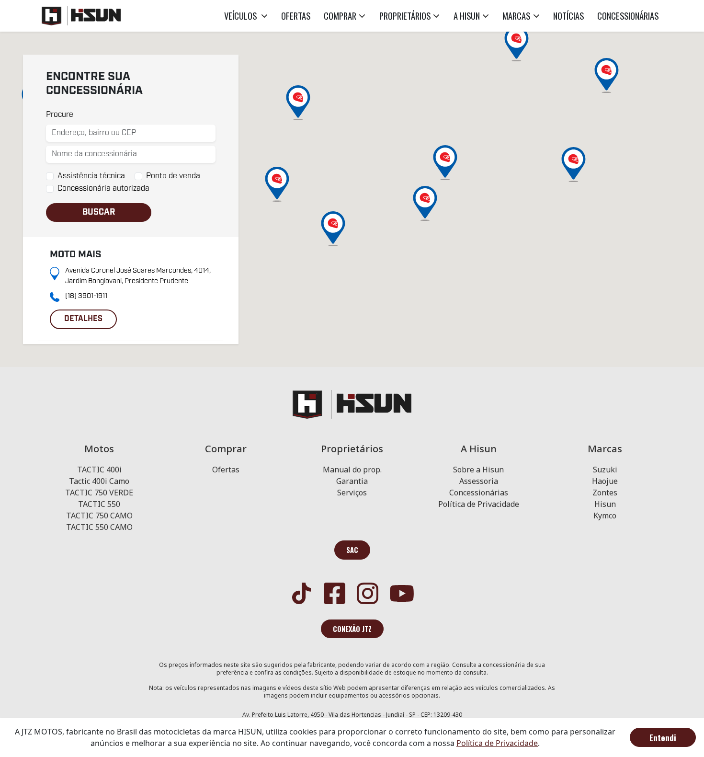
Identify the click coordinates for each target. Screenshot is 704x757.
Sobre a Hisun (478, 469)
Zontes (604, 492)
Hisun (605, 504)
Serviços (352, 492)
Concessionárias (478, 492)
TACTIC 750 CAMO (99, 515)
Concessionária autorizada (103, 189)
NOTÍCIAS (568, 15)
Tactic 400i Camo (99, 481)
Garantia (352, 481)
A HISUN (467, 15)
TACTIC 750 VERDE (99, 492)
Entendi (662, 737)
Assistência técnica (91, 176)
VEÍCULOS (241, 15)
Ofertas (225, 469)
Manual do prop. (352, 469)
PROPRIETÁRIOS (405, 15)
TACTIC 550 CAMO (99, 527)
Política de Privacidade (478, 504)
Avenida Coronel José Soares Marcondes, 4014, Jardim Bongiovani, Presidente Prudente (138, 276)
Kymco (604, 515)
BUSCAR (98, 212)
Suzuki (605, 469)
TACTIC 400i (99, 469)
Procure (59, 115)
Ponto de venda (173, 176)
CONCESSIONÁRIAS (628, 15)
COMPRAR (340, 15)
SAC (352, 550)
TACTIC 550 (99, 504)
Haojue (605, 481)
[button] (333, 229)
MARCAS (516, 15)
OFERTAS (295, 15)
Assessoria (478, 481)
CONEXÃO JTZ (352, 629)
